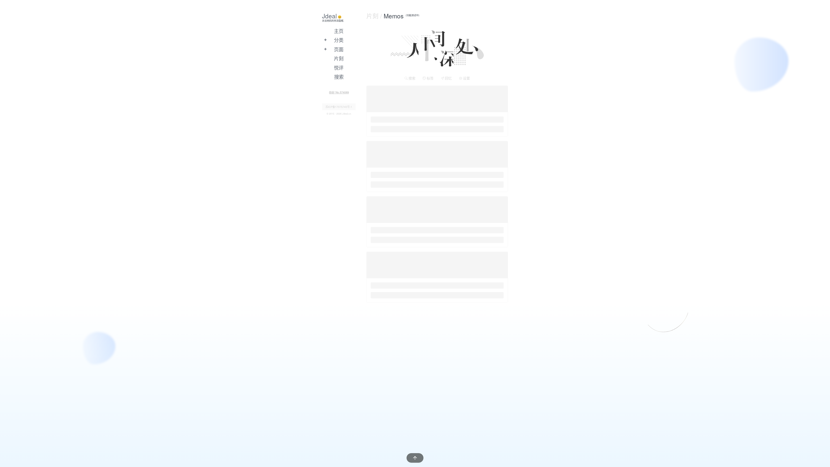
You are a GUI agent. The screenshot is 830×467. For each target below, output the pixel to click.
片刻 (338, 58)
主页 (338, 30)
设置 (466, 78)
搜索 (411, 78)
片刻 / (375, 15)
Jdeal (329, 15)
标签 (430, 78)
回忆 (448, 78)
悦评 (338, 67)
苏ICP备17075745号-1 (339, 107)
